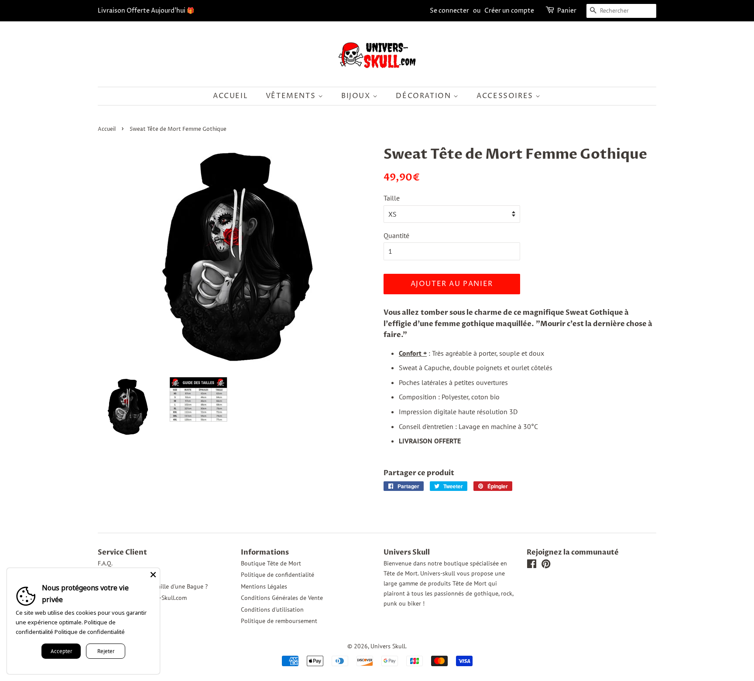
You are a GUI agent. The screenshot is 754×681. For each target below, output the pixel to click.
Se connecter (449, 11)
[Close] (153, 574)
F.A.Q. (105, 563)
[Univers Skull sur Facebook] (532, 565)
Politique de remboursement (279, 621)
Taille (392, 198)
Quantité (396, 235)
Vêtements (292, 96)
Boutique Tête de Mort (271, 563)
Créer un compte (509, 11)
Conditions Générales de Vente (282, 598)
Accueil (230, 96)
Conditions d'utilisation (272, 609)
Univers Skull (387, 646)
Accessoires (505, 96)
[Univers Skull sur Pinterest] (546, 565)
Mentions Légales (264, 586)
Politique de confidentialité (277, 575)
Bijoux (357, 96)
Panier (566, 11)
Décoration (424, 96)
